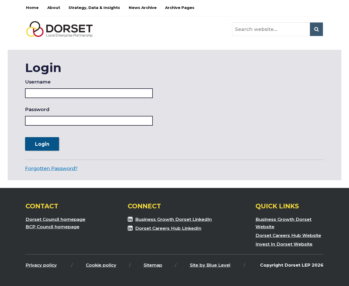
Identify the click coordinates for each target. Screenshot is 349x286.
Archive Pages (179, 7)
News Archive (143, 7)
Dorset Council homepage (55, 219)
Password (37, 109)
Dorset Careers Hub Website (288, 235)
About (53, 7)
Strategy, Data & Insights (94, 7)
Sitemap (153, 265)
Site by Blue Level (210, 265)
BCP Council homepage (52, 226)
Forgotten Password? (51, 168)
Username (37, 82)
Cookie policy (101, 265)
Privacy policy (41, 265)
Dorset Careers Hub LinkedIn (168, 228)
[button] (316, 29)
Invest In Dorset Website (283, 244)
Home (32, 7)
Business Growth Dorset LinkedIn (173, 219)
